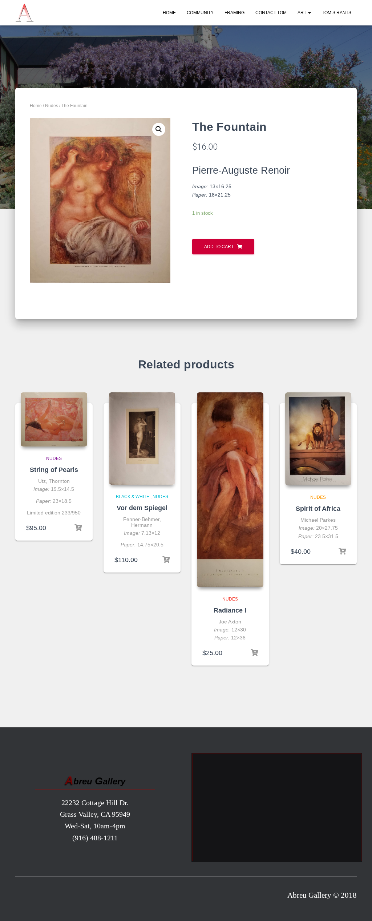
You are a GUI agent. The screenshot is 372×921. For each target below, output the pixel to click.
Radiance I (230, 610)
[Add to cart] (78, 528)
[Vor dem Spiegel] (142, 438)
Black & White (132, 496)
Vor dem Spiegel (142, 508)
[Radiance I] (230, 489)
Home (169, 12)
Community (200, 12)
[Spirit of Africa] (318, 438)
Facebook (23, 897)
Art (302, 12)
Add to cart (219, 246)
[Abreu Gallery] (24, 13)
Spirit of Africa (318, 508)
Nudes (51, 105)
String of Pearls (54, 469)
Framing (234, 12)
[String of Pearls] (54, 419)
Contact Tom (271, 12)
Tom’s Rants (336, 12)
